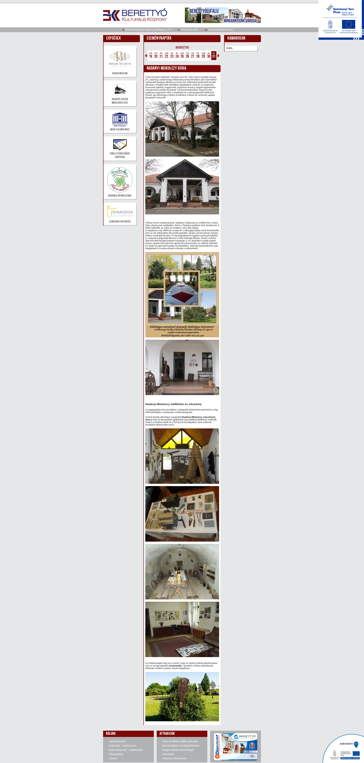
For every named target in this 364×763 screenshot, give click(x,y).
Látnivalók (168, 754)
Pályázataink (116, 754)
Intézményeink (117, 741)
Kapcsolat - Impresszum (122, 745)
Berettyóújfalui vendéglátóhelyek (180, 745)
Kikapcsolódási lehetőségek (178, 749)
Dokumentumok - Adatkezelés (126, 749)
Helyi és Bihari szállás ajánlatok (180, 741)
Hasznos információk (174, 758)
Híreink (113, 758)
